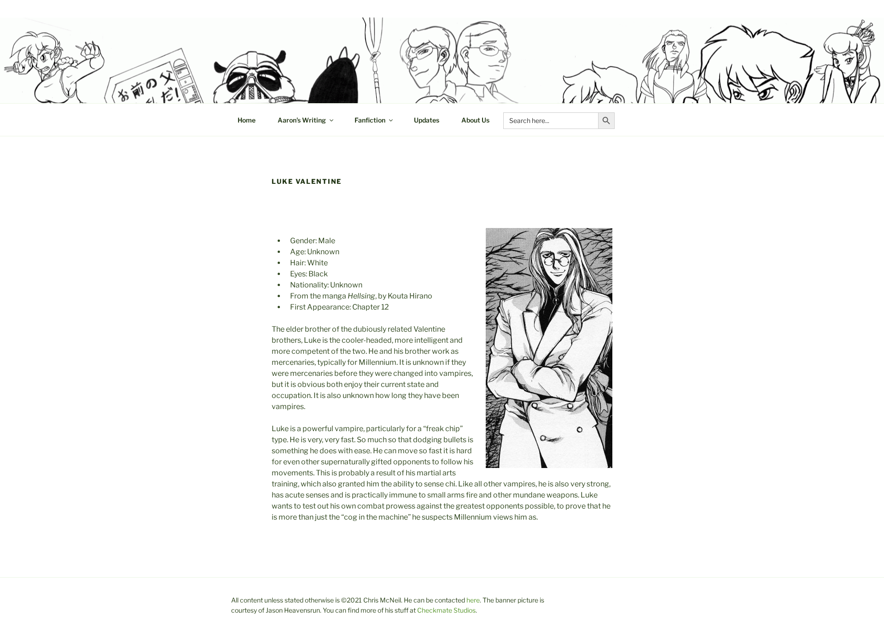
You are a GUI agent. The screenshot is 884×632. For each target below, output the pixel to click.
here (473, 600)
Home (247, 120)
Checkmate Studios (446, 610)
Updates (426, 120)
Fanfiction (370, 120)
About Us (475, 120)
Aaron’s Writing (302, 120)
